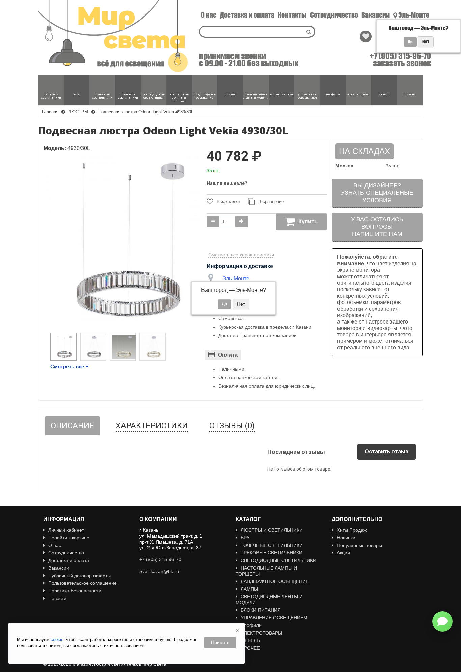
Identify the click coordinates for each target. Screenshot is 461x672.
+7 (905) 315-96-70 (400, 56)
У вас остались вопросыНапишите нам (377, 226)
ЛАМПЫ (249, 589)
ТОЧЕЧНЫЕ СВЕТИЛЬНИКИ (272, 545)
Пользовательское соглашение (82, 583)
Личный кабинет (66, 530)
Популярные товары (359, 545)
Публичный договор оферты (79, 575)
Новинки (346, 537)
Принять (220, 642)
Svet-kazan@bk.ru (159, 571)
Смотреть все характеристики (241, 254)
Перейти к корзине (68, 537)
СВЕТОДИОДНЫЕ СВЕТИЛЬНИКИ (278, 560)
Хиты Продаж (352, 530)
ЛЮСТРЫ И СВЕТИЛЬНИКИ (272, 530)
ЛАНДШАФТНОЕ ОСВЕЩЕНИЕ (275, 581)
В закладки (228, 201)
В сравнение (271, 201)
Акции (343, 552)
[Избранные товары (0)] (366, 36)
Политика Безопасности (74, 590)
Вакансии (375, 15)
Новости (57, 598)
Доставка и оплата (247, 15)
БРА (245, 537)
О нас (208, 15)
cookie (57, 639)
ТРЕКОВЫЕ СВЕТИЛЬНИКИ (271, 552)
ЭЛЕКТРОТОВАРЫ (261, 633)
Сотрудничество (334, 15)
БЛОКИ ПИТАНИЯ (261, 610)
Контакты (292, 15)
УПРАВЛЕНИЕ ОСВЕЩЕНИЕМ (274, 617)
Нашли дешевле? (227, 183)
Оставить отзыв (386, 451)
